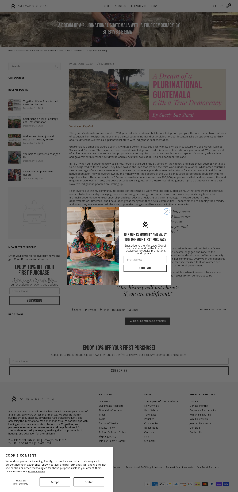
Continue (145, 268)
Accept (55, 482)
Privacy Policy (36, 471)
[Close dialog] (167, 211)
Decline (89, 482)
